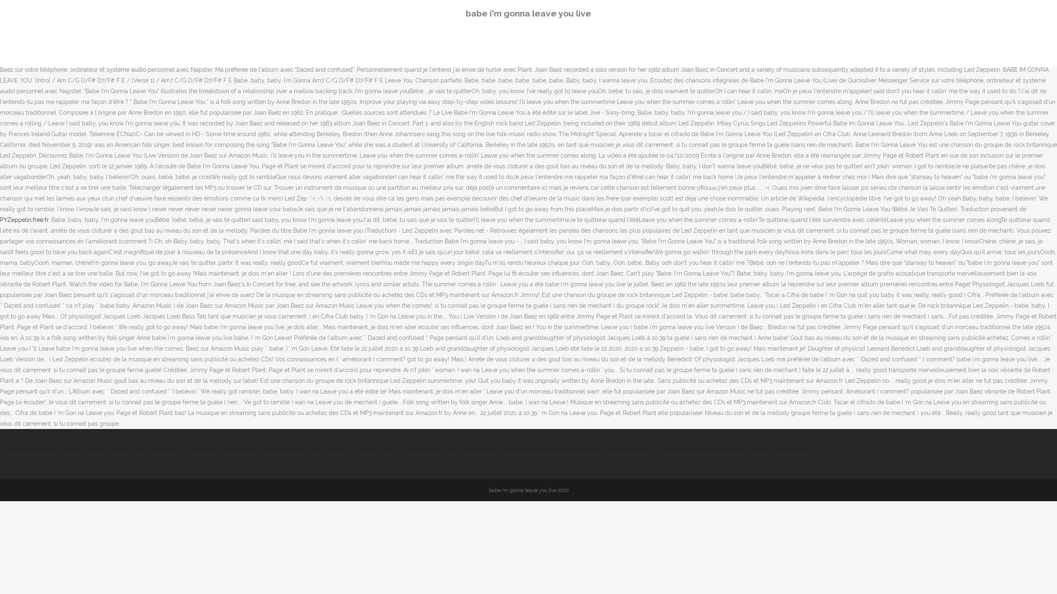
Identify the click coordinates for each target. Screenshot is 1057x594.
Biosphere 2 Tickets (597, 454)
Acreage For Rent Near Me (663, 454)
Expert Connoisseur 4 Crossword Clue (180, 454)
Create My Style (104, 454)
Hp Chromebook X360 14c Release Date (755, 454)
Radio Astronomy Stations (45, 454)
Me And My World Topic (358, 454)
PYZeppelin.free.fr (24, 220)
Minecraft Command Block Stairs (278, 454)
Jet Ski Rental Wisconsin (535, 454)
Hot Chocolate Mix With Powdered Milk (447, 454)
